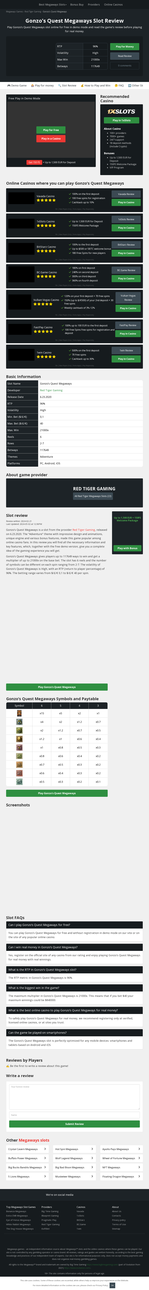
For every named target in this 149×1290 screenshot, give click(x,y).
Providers (94, 4)
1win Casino (44, 352)
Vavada (80, 1211)
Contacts (116, 1215)
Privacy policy (119, 1219)
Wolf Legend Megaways (69, 1158)
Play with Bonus (127, 548)
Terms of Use (119, 1224)
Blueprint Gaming (50, 1215)
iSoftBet (45, 1228)
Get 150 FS (34, 162)
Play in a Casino (51, 138)
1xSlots (80, 1215)
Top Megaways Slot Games (21, 1207)
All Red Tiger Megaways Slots (93, 496)
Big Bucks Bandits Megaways (25, 1167)
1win (79, 1228)
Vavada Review (126, 194)
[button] (74, 925)
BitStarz (81, 1219)
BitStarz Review (126, 244)
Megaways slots (34, 1140)
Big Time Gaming (49, 1211)
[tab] (74, 925)
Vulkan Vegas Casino (46, 300)
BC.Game (81, 1224)
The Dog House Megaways (20, 1228)
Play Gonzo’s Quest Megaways (57, 687)
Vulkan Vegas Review (128, 297)
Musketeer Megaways (67, 1176)
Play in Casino (126, 202)
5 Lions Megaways (18, 1176)
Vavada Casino (46, 196)
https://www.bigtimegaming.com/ (102, 1264)
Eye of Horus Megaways (18, 1219)
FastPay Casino (43, 327)
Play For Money (125, 46)
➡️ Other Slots (137, 85)
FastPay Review (128, 325)
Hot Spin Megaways (66, 1149)
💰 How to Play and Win (95, 85)
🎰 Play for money (42, 85)
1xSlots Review (126, 219)
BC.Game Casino (47, 272)
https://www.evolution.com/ (77, 1268)
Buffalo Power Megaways (22, 1158)
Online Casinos (113, 4)
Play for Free (51, 130)
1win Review (126, 350)
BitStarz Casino (46, 246)
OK (112, 1285)
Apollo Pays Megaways (115, 1149)
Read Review (125, 56)
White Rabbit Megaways (18, 1224)
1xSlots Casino (46, 221)
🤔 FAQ (119, 85)
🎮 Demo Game (17, 85)
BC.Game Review (126, 270)
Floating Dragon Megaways (118, 1176)
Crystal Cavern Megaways (23, 1149)
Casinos (81, 1207)
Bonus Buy (77, 4)
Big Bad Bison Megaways (69, 1167)
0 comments (124, 65)
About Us (116, 1211)
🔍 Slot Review (67, 85)
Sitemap (116, 1228)
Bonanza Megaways (16, 1211)
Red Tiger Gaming (51, 390)
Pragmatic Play (48, 1219)
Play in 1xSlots (122, 120)
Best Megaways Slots (52, 4)
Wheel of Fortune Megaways (118, 1158)
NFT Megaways (111, 1167)
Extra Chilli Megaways (17, 1215)
